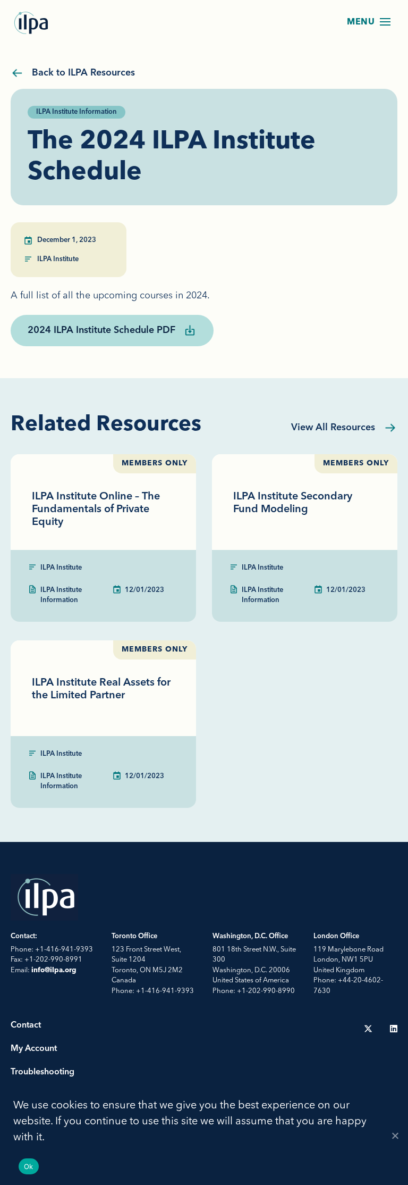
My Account (34, 1049)
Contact (26, 1025)
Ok (28, 1166)
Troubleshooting (42, 1072)
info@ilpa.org (53, 970)
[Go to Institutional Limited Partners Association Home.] (31, 23)
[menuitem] (368, 1028)
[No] (394, 1135)
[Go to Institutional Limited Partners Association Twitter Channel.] (368, 1028)
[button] (385, 22)
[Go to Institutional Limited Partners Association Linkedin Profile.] (393, 1028)
